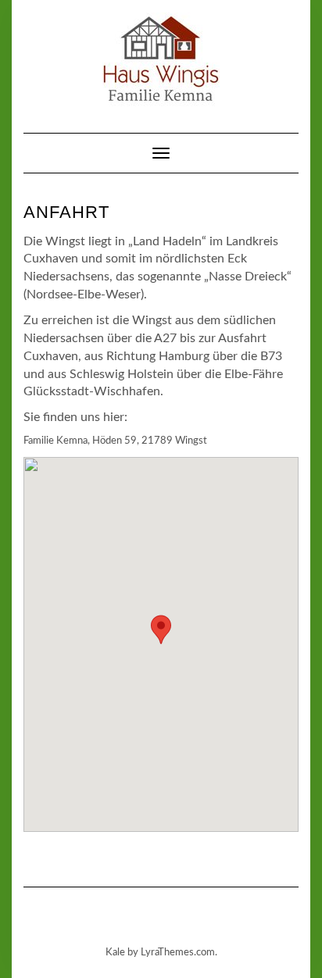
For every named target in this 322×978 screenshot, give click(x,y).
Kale (115, 953)
